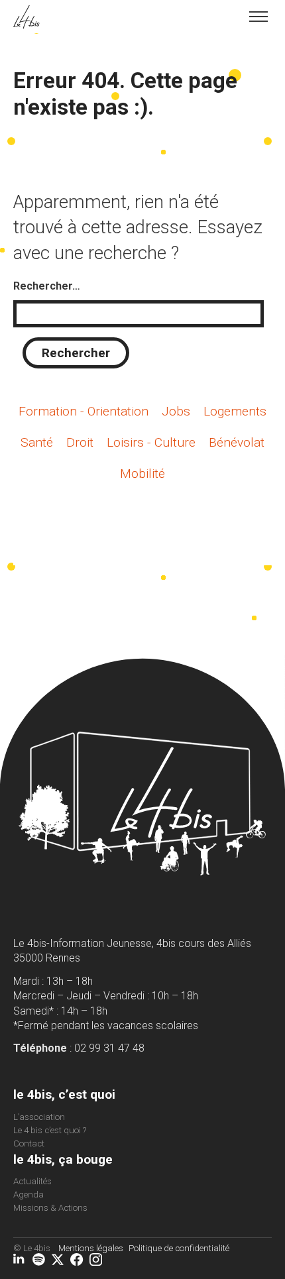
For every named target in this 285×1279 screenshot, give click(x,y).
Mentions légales (90, 1248)
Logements (234, 411)
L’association (39, 1117)
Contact (28, 1143)
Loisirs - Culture (151, 442)
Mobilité (142, 473)
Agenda (28, 1194)
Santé (37, 442)
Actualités (32, 1181)
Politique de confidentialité (179, 1248)
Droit (79, 442)
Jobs (176, 411)
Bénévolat (236, 442)
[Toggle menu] (258, 16)
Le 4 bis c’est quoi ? (49, 1130)
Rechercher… (46, 286)
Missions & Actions (50, 1208)
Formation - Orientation (83, 411)
